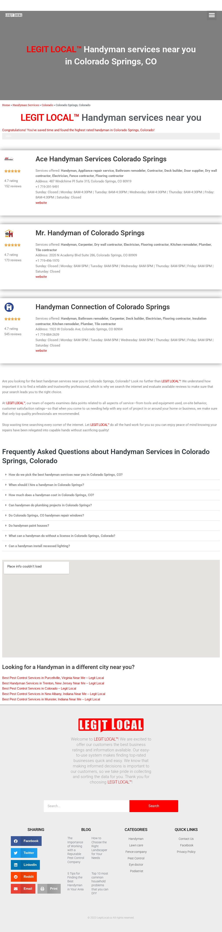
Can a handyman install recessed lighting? (39, 546)
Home (6, 105)
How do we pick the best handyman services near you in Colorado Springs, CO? (65, 475)
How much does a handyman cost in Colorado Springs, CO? (51, 495)
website (41, 203)
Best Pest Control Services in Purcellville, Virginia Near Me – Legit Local (53, 678)
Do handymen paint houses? (29, 526)
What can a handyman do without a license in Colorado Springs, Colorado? (62, 536)
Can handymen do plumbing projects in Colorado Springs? (50, 505)
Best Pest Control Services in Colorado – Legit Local (39, 688)
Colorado (47, 105)
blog (86, 829)
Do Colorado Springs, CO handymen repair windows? (46, 515)
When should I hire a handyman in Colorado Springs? (46, 485)
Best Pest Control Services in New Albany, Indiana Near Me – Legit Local (53, 694)
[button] (212, 15)
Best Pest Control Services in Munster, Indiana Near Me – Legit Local (51, 699)
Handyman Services (26, 105)
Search (154, 806)
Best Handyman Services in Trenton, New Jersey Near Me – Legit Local (53, 683)
